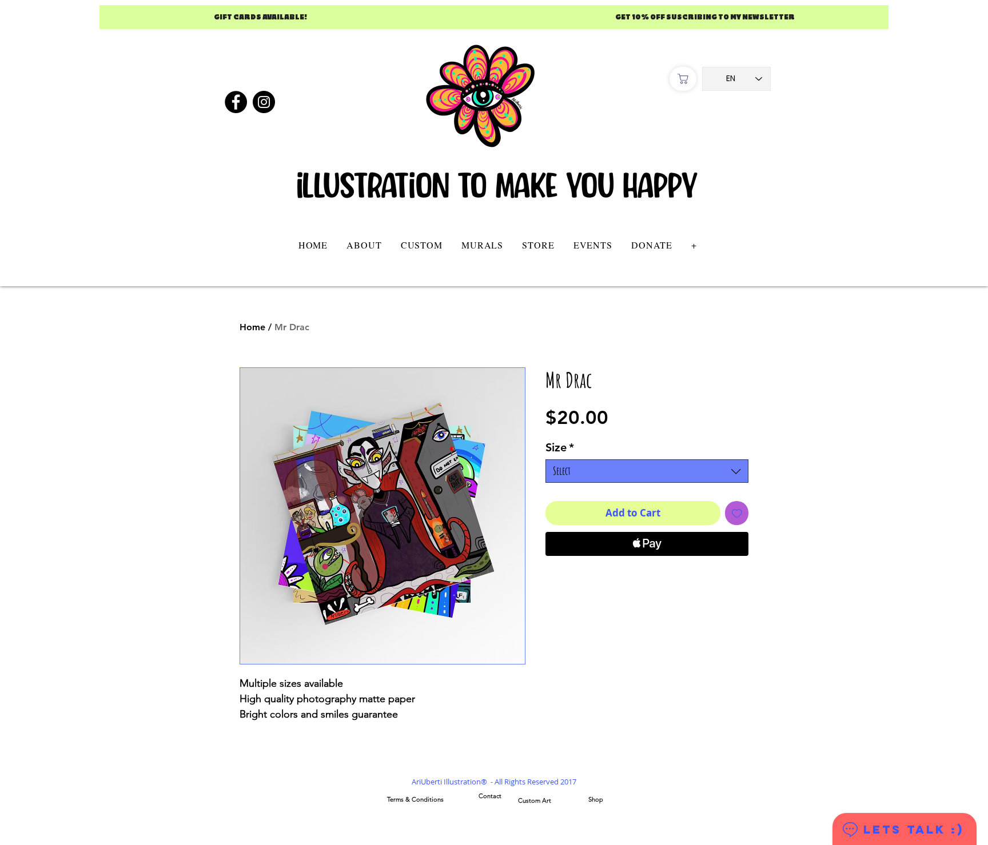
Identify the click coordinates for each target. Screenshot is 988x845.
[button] (421, 245)
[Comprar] (683, 79)
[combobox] (646, 471)
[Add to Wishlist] (737, 513)
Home (252, 327)
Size (559, 447)
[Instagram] (264, 102)
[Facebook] (236, 102)
